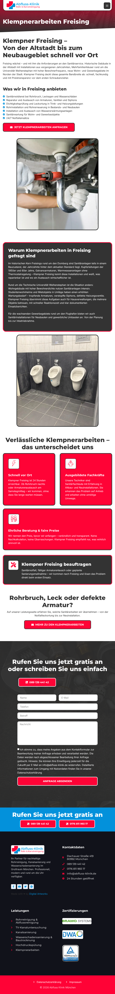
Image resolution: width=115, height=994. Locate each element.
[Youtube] (19, 886)
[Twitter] (25, 886)
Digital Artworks (38, 893)
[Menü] (107, 5)
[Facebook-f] (13, 886)
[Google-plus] (31, 886)
